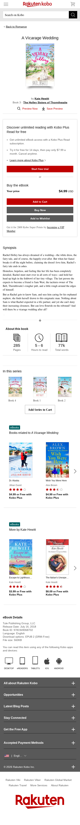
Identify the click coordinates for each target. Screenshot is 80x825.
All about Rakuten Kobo (21, 683)
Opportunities (13, 694)
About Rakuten (59, 785)
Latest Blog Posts (16, 706)
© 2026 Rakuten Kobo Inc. (19, 766)
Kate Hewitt (42, 98)
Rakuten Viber (32, 779)
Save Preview (55, 108)
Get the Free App (15, 729)
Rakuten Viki (13, 779)
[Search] (73, 14)
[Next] (75, 471)
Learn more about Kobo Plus (27, 160)
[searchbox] (40, 14)
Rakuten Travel (18, 785)
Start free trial (40, 168)
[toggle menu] (6, 4)
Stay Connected (15, 717)
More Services (38, 785)
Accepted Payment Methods (24, 742)
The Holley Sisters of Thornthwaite (45, 102)
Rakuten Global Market (58, 779)
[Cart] (72, 4)
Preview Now (30, 108)
